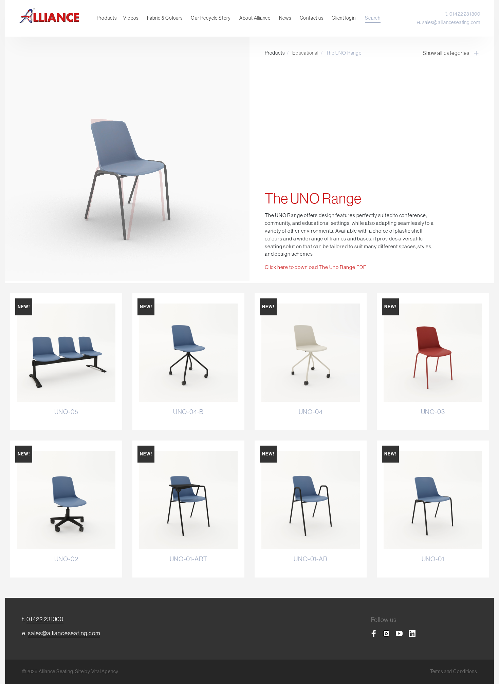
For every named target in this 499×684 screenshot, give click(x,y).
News (285, 18)
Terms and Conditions (453, 671)
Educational (305, 53)
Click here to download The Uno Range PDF (315, 267)
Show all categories (446, 53)
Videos (130, 18)
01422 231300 (464, 14)
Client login (344, 18)
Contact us (312, 18)
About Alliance (255, 18)
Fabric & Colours (165, 18)
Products (106, 18)
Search (373, 18)
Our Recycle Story (211, 18)
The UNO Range (343, 53)
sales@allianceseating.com (451, 22)
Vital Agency (105, 671)
